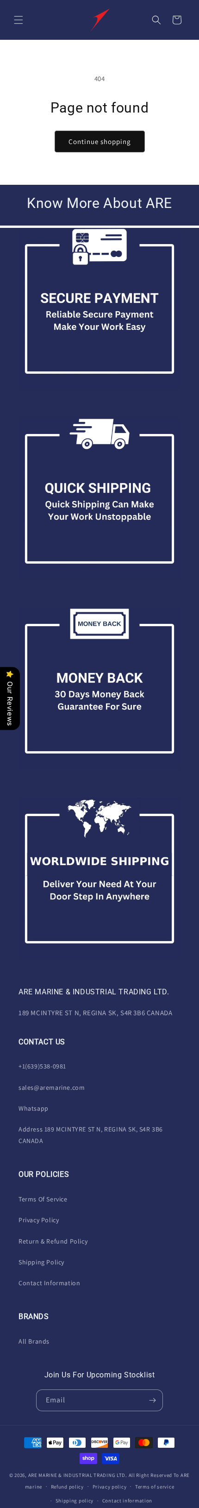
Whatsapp (34, 1108)
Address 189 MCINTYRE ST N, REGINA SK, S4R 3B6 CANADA (91, 1135)
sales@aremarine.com (52, 1087)
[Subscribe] (152, 1400)
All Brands (34, 1341)
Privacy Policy (39, 1220)
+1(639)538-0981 (42, 1066)
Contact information (127, 1500)
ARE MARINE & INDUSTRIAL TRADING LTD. (77, 1475)
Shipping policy (75, 1500)
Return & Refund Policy (53, 1241)
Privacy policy (110, 1486)
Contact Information (49, 1283)
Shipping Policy (41, 1262)
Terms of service (154, 1486)
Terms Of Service (43, 1199)
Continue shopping (99, 141)
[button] (18, 20)
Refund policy (67, 1486)
